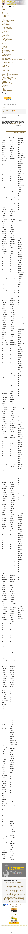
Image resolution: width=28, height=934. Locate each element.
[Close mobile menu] (2, 7)
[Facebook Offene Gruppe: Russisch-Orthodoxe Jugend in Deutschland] (4, 904)
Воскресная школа (6, 54)
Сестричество (5, 35)
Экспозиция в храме (6, 82)
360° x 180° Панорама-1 (7, 11)
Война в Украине (6, 24)
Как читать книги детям (7, 69)
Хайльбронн (5, 40)
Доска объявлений (6, 27)
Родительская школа (7, 28)
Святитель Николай (6, 13)
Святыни (4, 16)
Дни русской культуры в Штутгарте (10, 75)
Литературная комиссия (7, 65)
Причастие (4, 44)
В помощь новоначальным (8, 50)
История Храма (5, 15)
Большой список (6, 67)
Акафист (4, 81)
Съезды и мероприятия (7, 58)
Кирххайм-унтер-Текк (7, 39)
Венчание (4, 47)
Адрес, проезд (5, 23)
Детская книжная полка (7, 62)
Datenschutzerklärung (7, 90)
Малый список (5, 66)
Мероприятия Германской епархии (10, 74)
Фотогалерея (5, 85)
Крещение (4, 46)
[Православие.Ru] (14, 911)
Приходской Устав (6, 22)
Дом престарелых (6, 34)
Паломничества (5, 31)
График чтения (22, 133)
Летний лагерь (5, 53)
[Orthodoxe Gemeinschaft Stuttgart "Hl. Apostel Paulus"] (14, 908)
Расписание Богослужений (8, 20)
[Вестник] (14, 870)
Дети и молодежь (6, 51)
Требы (3, 49)
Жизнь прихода (5, 26)
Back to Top (24, 927)
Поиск (3, 107)
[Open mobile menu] (2, 6)
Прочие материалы (6, 71)
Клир (3, 19)
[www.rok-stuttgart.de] (14, 2)
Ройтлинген (4, 42)
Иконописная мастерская (8, 17)
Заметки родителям (6, 61)
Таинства (4, 43)
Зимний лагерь (5, 55)
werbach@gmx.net (15, 123)
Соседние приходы (6, 38)
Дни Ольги (4, 32)
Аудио (3, 88)
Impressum (4, 89)
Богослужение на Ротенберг (8, 80)
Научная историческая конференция (10, 78)
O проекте (4, 63)
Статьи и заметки (6, 70)
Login (2, 927)
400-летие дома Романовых (8, 73)
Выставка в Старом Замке (8, 84)
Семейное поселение (7, 30)
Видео (3, 86)
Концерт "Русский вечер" (8, 77)
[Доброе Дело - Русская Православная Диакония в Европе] (14, 914)
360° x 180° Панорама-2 (7, 12)
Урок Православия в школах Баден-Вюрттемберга (13, 59)
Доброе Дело (5, 36)
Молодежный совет (6, 57)
